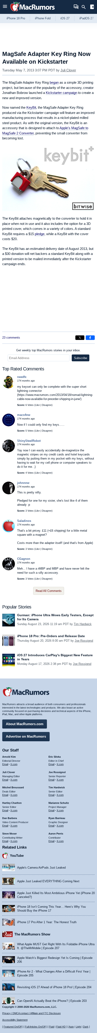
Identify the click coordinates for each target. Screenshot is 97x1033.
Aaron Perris (55, 833)
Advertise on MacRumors (26, 736)
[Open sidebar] (92, 7)
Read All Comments (49, 591)
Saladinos (24, 521)
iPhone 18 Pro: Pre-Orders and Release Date (51, 636)
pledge (39, 234)
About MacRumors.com (24, 724)
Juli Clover (68, 70)
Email (5, 764)
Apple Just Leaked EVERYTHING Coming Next (48, 881)
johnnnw (23, 483)
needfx (21, 377)
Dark (85, 1026)
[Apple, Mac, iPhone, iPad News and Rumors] (32, 12)
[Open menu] (5, 7)
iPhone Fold (43, 18)
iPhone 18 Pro (16, 18)
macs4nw (23, 415)
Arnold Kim (9, 756)
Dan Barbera (9, 818)
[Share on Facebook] (90, 337)
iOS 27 (64, 18)
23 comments (11, 337)
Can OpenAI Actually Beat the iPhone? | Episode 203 (52, 1001)
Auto (71, 1026)
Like (37, 405)
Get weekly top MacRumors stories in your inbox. (48, 350)
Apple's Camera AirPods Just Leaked (41, 867)
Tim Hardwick (83, 624)
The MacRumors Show (32, 934)
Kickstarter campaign (61, 93)
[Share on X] (79, 337)
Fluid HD (61, 1026)
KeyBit (31, 107)
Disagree (47, 405)
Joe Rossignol (84, 640)
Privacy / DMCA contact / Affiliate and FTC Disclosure (31, 1013)
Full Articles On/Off (35, 1026)
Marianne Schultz (58, 803)
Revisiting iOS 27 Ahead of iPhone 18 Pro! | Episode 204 (54, 987)
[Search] (85, 7)
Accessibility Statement (15, 1019)
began (54, 82)
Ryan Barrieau (56, 818)
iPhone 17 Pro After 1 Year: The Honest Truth (46, 922)
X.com (13, 764)
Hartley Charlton (12, 803)
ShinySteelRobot (29, 440)
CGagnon (23, 558)
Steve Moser (9, 833)
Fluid (51, 1026)
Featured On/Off (13, 1026)
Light (78, 1026)
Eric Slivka (54, 756)
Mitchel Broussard (13, 787)
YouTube (17, 855)
